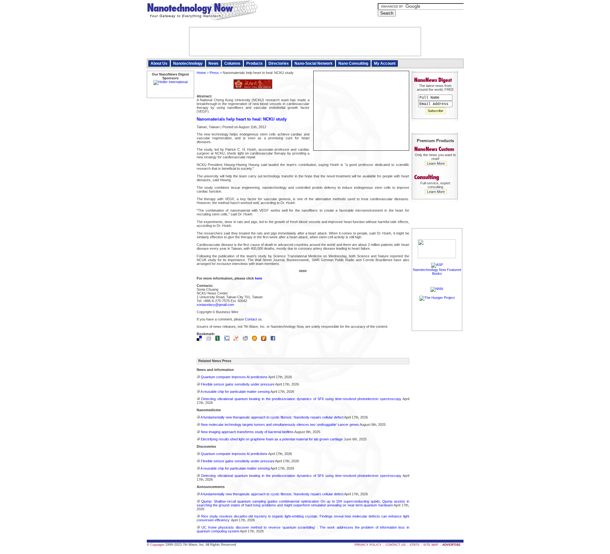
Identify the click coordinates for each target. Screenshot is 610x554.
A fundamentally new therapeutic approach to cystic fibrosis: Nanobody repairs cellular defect (271, 417)
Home (201, 73)
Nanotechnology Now (202, 11)
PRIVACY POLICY (368, 544)
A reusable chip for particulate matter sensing (235, 391)
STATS (414, 544)
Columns (232, 63)
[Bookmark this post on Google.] (228, 339)
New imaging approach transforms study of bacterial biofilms (247, 432)
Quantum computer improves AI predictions (234, 377)
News (213, 63)
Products (254, 63)
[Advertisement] (437, 427)
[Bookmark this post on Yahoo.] (238, 339)
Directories (278, 63)
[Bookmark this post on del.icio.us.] (201, 339)
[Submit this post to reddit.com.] (247, 339)
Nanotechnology (188, 63)
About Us (159, 63)
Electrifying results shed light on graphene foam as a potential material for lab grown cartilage (272, 439)
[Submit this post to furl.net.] (265, 339)
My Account (385, 63)
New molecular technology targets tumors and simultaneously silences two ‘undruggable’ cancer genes (280, 424)
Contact (251, 319)
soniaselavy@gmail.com (215, 305)
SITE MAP (430, 544)
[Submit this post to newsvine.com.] (219, 339)
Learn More (436, 163)
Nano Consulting (353, 63)
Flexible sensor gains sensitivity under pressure (237, 384)
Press (214, 73)
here (258, 278)
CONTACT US (395, 544)
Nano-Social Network (314, 63)
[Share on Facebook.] (274, 339)
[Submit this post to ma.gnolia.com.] (256, 339)
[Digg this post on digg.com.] (210, 339)
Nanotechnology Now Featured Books (437, 271)
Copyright (157, 544)
